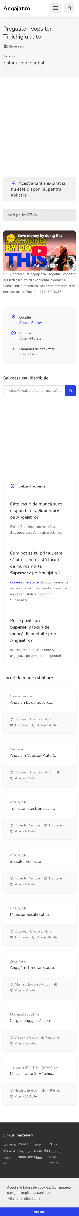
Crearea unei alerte (24, 582)
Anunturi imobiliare (24, 1154)
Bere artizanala (39, 1148)
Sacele (24, 322)
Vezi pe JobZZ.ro (23, 215)
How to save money (55, 1157)
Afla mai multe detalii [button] (24, 1198)
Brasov (36, 322)
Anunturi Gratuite (9, 1148)
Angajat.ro (16, 8)
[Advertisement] (39, 123)
